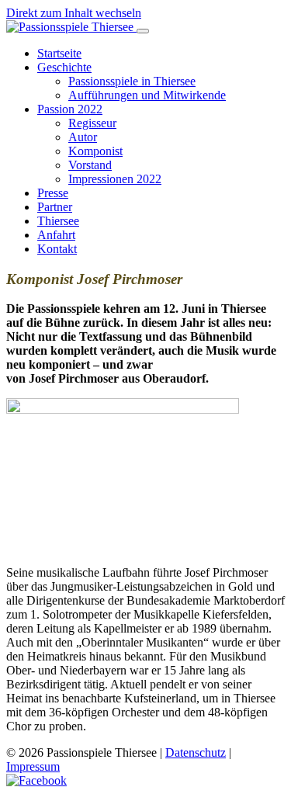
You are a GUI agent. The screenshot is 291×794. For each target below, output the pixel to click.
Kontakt (57, 248)
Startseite (59, 53)
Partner (54, 206)
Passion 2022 (69, 109)
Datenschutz (195, 752)
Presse (52, 192)
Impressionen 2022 (114, 178)
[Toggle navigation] (143, 31)
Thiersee (58, 220)
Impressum (33, 766)
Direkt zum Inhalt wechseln (73, 12)
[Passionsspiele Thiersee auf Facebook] (36, 780)
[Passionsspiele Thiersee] (71, 26)
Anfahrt (56, 234)
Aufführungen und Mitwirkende (147, 95)
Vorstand (90, 165)
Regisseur (92, 123)
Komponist (95, 151)
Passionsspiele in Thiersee (132, 81)
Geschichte (64, 67)
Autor (82, 137)
